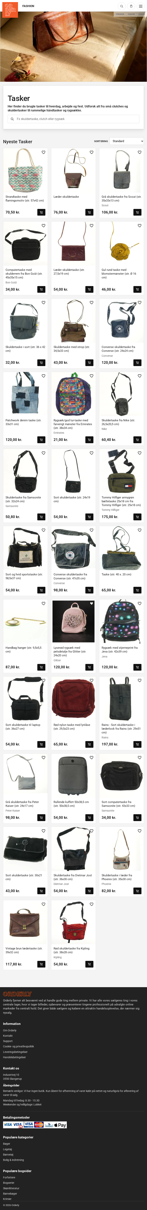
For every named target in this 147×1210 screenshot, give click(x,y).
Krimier (7, 1198)
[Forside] (17, 994)
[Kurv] (131, 6)
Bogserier (8, 1182)
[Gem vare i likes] (44, 152)
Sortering (101, 141)
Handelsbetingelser (14, 1057)
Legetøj (7, 1149)
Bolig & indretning (13, 1159)
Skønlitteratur (11, 1188)
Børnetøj (8, 1154)
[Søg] (122, 6)
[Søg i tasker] (12, 119)
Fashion (131, 14)
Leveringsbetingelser (15, 1051)
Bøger (6, 1143)
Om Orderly (9, 1030)
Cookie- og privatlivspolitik (18, 1046)
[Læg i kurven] (41, 212)
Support (8, 1041)
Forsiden (120, 14)
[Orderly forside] (10, 10)
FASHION (28, 6)
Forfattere (9, 1177)
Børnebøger (10, 1193)
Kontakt (8, 1035)
